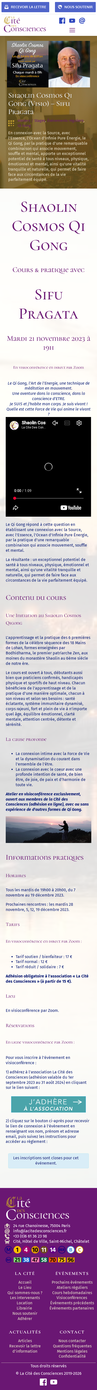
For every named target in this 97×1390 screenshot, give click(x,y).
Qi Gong (24, 125)
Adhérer (25, 1318)
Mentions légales (72, 1351)
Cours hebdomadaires (72, 1292)
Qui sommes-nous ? (24, 1292)
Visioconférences (71, 1297)
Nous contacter (72, 1340)
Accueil (25, 1282)
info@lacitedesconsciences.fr (40, 1231)
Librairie (24, 1308)
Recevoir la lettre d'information (25, 1349)
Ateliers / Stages (31, 120)
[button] (72, 30)
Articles (25, 1340)
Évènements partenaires (72, 1308)
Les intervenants (25, 1297)
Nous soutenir (24, 1313)
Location (24, 1303)
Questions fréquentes (72, 1346)
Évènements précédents (72, 1303)
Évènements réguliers (65, 120)
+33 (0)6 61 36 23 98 (30, 1236)
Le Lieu (24, 1287)
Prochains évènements (72, 1282)
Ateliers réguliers (72, 1287)
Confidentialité (72, 1356)
